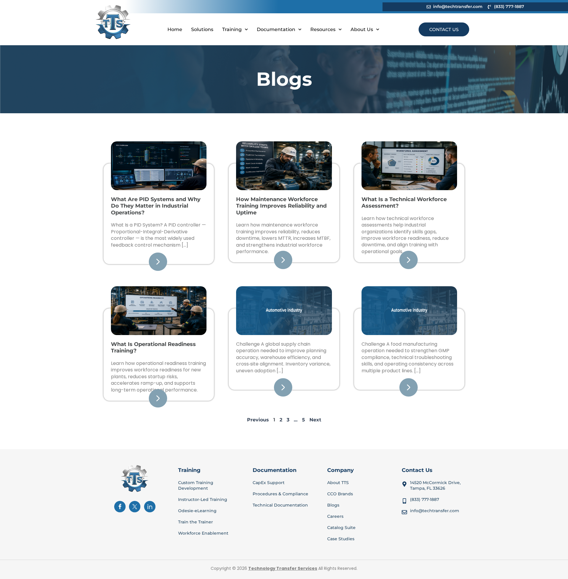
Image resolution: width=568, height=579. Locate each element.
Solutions (202, 29)
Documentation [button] (276, 29)
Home (174, 29)
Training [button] (232, 29)
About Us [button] (362, 29)
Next (315, 420)
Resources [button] (322, 29)
